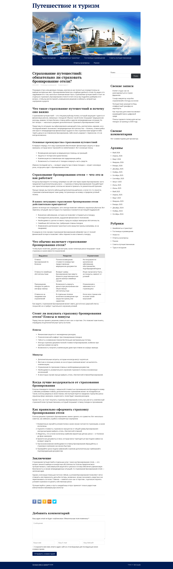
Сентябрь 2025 (118, 178)
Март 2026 (117, 159)
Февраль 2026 (118, 162)
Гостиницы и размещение (94, 58)
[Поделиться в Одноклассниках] (44, 502)
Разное (96, 63)
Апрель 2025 (117, 195)
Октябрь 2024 (118, 214)
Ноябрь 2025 (117, 172)
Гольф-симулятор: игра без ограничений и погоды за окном (125, 99)
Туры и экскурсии (49, 58)
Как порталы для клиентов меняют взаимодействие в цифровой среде (126, 114)
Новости (116, 235)
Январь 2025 (117, 204)
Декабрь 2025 (118, 169)
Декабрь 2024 (118, 208)
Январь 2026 (117, 166)
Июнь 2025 (117, 188)
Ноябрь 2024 (117, 211)
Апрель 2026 (117, 156)
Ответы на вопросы (81, 63)
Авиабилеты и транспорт (70, 58)
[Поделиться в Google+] (49, 502)
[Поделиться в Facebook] (34, 502)
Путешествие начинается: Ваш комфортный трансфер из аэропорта (125, 106)
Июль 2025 (117, 185)
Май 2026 (116, 153)
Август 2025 (117, 182)
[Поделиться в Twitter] (54, 502)
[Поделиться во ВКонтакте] (39, 502)
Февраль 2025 (118, 201)
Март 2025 (117, 198)
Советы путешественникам (120, 58)
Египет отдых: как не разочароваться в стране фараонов (123, 93)
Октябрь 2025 (118, 175)
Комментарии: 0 (63, 85)
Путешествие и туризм (65, 5)
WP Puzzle (137, 565)
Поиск (113, 72)
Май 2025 (116, 191)
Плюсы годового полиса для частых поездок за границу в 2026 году (127, 120)
